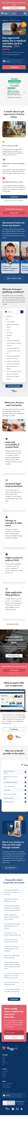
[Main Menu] (25, 13)
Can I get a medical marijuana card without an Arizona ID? (12, 990)
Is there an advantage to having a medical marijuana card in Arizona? (11, 917)
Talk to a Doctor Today (14, 278)
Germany (4, 1062)
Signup (14, 1037)
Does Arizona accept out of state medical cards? (11, 983)
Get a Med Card (10, 868)
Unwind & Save (14, 8)
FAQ (3, 1077)
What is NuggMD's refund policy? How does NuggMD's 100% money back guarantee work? (12, 965)
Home (4, 1057)
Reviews (4, 1073)
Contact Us (5, 1071)
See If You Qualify (14, 386)
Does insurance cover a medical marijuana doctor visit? (12, 934)
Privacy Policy (6, 1085)
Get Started (20, 13)
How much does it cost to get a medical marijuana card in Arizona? (12, 926)
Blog (3, 1059)
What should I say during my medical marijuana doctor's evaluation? (11, 949)
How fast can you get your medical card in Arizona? (11, 941)
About (3, 1075)
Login (3, 1061)
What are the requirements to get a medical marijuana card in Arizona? (12, 892)
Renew (14, 13)
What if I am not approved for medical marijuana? (12, 956)
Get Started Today (14, 656)
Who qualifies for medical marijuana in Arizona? (11, 900)
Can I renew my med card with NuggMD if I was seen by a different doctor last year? (12, 976)
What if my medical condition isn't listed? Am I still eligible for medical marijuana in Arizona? (12, 908)
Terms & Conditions (7, 1083)
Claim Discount (14, 213)
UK (3, 1064)
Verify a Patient (6, 1087)
